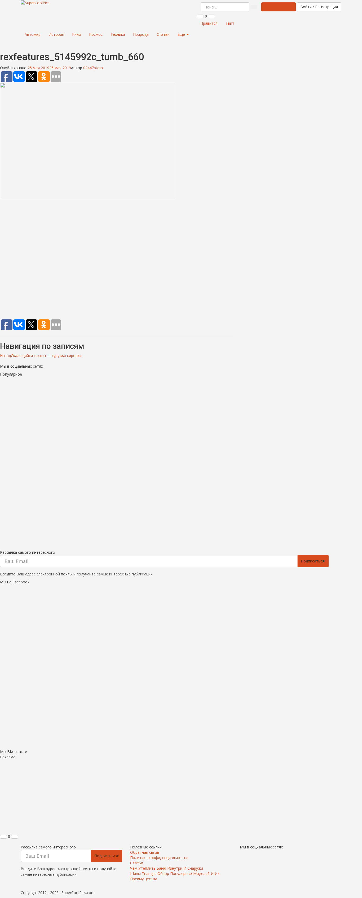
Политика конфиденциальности (159, 857)
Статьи (163, 34)
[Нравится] (200, 16)
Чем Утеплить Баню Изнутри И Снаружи (166, 868)
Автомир (33, 34)
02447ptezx (93, 67)
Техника (118, 34)
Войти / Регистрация (319, 6)
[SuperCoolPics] (35, 3)
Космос (96, 34)
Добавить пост (278, 6)
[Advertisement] (116, 260)
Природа (141, 34)
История (56, 34)
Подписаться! (313, 561)
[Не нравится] (211, 16)
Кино (76, 34)
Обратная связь (144, 852)
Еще (182, 34)
